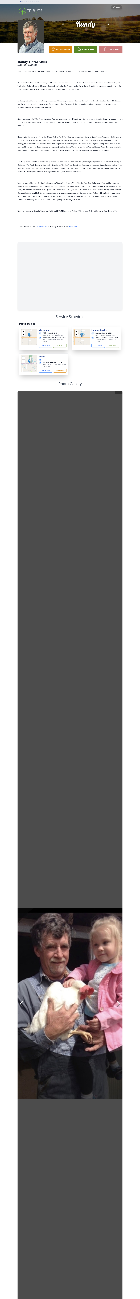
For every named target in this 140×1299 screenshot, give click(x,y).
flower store (73, 226)
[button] (29, 335)
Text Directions (45, 346)
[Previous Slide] (22, 1003)
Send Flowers (60, 370)
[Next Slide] (118, 1003)
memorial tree (42, 226)
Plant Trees (60, 346)
